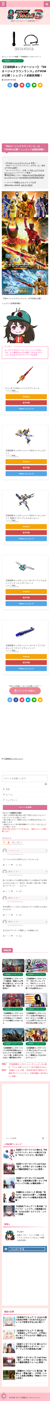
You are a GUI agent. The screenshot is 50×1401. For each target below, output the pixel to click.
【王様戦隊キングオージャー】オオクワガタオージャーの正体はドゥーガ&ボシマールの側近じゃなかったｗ (13, 1018)
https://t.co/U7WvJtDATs (33, 175)
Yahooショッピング (26, 409)
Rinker (13, 390)
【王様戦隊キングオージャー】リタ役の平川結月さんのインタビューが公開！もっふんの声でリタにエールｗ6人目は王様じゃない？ (36, 1018)
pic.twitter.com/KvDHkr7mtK (31, 177)
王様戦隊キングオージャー (13, 759)
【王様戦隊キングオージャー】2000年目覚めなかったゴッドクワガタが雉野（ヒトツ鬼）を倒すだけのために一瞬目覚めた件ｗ (13, 1053)
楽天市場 (26, 403)
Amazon (26, 397)
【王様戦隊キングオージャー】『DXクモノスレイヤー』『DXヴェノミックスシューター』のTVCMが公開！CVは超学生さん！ (36, 983)
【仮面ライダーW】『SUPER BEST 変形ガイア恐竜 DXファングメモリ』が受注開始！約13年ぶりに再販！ (28, 1073)
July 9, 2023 (26, 185)
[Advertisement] (25, 116)
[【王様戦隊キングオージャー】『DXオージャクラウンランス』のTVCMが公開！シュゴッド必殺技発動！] (28, 85)
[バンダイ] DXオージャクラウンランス (22, 388)
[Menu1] (25, 4)
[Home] (25, 17)
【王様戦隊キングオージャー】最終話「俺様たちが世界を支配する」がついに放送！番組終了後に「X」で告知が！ (13, 983)
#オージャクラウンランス (19, 163)
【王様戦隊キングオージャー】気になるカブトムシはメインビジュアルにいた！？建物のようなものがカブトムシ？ (36, 1053)
